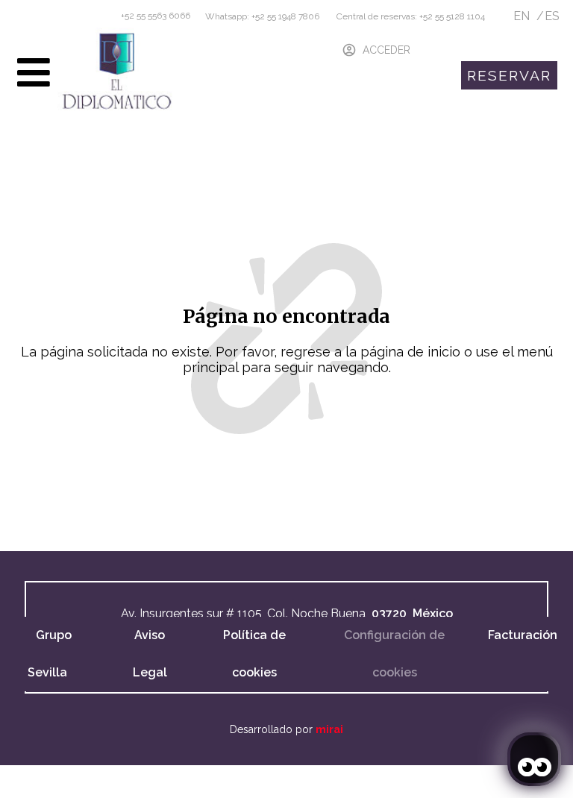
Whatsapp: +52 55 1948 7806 (262, 16)
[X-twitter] (70, 780)
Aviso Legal (150, 653)
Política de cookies (254, 653)
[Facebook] (27, 780)
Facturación (522, 635)
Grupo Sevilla (50, 653)
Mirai (329, 729)
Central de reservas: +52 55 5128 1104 (409, 16)
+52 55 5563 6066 (155, 15)
